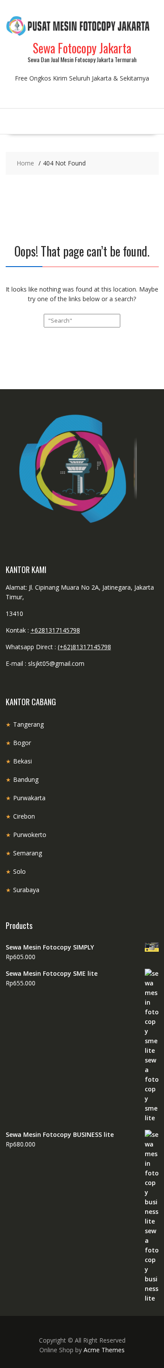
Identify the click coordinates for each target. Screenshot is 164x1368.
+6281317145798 (55, 630)
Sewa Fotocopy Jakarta (82, 48)
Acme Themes (104, 1350)
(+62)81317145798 (84, 647)
